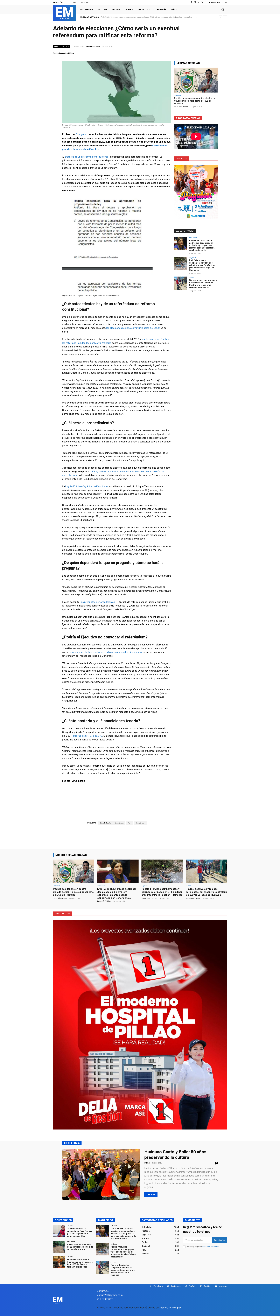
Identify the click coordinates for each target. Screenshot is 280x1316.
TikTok (192, 1286)
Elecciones (119, 823)
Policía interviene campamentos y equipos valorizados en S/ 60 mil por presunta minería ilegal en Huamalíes (202, 265)
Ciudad (192, 277)
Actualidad (193, 237)
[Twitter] (202, 2)
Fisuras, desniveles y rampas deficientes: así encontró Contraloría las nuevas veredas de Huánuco (142, 17)
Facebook (158, 1286)
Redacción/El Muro (66, 53)
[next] (225, 17)
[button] (222, 9)
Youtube (223, 1286)
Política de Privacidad (210, 1247)
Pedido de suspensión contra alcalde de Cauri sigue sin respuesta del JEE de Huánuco (194, 101)
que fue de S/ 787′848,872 (87, 735)
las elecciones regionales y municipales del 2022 (133, 327)
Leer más (151, 1194)
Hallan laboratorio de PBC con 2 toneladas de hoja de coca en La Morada (80, 1247)
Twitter (207, 1286)
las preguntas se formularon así (98, 602)
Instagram (176, 1286)
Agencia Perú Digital (170, 1307)
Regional (177, 95)
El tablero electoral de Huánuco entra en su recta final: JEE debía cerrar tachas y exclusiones (80, 1263)
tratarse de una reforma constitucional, (86, 156)
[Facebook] (191, 2)
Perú (56, 46)
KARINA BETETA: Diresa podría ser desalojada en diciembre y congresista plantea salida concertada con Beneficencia (202, 245)
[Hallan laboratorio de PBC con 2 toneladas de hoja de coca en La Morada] (59, 1247)
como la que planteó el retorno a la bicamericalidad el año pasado (106, 652)
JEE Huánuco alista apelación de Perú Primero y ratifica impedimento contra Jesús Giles (79, 1232)
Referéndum (141, 823)
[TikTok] (199, 2)
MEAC (147, 1162)
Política (65, 46)
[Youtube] (215, 1286)
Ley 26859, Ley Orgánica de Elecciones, (87, 486)
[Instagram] (195, 2)
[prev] (220, 17)
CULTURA (72, 1143)
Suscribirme (219, 1240)
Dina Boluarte (105, 823)
